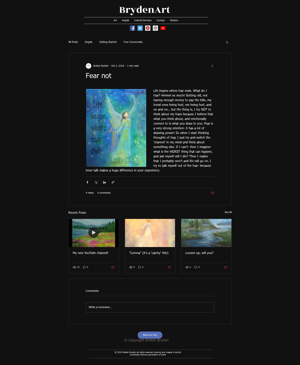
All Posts (73, 42)
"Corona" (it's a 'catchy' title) (148, 253)
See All (228, 212)
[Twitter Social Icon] (140, 28)
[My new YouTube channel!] (94, 233)
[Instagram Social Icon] (155, 28)
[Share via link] (113, 182)
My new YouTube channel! (90, 253)
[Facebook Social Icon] (132, 28)
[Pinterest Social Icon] (147, 28)
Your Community (132, 42)
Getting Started (107, 42)
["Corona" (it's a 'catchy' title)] (150, 233)
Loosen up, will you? (199, 253)
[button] (227, 42)
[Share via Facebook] (87, 182)
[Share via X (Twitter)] (96, 182)
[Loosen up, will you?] (206, 233)
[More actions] (212, 66)
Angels (88, 42)
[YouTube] (163, 28)
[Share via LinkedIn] (104, 182)
